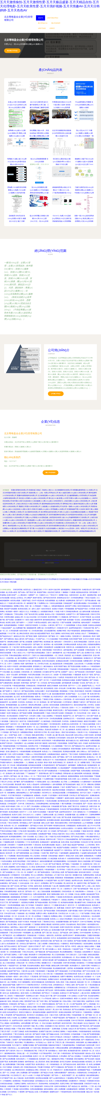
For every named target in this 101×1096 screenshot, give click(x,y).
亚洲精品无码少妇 (30, 979)
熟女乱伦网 (69, 735)
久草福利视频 (76, 1034)
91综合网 (12, 960)
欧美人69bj (22, 653)
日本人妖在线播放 (31, 834)
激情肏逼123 (33, 927)
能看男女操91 (55, 1092)
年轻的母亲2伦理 (71, 677)
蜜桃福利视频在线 (87, 631)
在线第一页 (58, 675)
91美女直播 (52, 669)
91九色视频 (88, 664)
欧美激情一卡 (89, 976)
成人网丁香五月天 (91, 768)
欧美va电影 (30, 620)
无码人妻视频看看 (10, 661)
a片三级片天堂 (59, 875)
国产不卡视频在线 (57, 1067)
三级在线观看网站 (25, 787)
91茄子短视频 (85, 913)
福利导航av (15, 927)
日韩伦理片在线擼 (57, 713)
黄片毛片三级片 (86, 793)
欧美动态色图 (5, 817)
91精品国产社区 (13, 966)
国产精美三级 (58, 941)
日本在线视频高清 (63, 749)
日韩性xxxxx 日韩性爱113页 (81, 867)
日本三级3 (57, 1053)
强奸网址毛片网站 (16, 847)
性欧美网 (88, 691)
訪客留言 (52, 28)
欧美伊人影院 (17, 815)
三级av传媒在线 (71, 982)
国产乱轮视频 (76, 886)
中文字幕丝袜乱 (22, 746)
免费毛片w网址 (41, 913)
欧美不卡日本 (44, 718)
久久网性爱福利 (35, 993)
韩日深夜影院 (49, 688)
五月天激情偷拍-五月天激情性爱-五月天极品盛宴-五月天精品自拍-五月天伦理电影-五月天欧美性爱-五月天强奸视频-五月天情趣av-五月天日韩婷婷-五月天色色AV (50, 6)
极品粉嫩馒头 (33, 738)
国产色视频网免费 (47, 850)
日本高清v (65, 721)
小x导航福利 (37, 606)
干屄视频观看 (69, 609)
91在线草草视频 (56, 680)
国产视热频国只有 (22, 1086)
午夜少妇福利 (54, 927)
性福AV (19, 757)
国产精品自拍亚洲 (52, 952)
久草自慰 (96, 872)
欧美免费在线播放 (80, 603)
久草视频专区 (15, 875)
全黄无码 (51, 625)
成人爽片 (83, 595)
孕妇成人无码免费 (83, 688)
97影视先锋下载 (88, 628)
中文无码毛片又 (16, 1075)
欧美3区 (27, 760)
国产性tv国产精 (55, 672)
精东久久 (69, 658)
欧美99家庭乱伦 (13, 713)
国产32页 (69, 757)
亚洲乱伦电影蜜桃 (6, 697)
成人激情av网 (33, 710)
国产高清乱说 (44, 976)
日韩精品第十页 (94, 760)
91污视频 (55, 905)
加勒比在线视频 (24, 768)
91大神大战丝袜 (24, 883)
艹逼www (92, 790)
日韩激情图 (55, 806)
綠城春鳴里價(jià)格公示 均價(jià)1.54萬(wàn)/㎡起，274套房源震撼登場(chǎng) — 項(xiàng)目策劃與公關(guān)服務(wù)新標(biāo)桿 (61, 192)
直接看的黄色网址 (91, 1020)
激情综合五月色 (19, 636)
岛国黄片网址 (20, 669)
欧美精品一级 (45, 702)
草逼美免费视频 (13, 1056)
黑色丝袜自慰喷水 (91, 1037)
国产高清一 (90, 1089)
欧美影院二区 (90, 1062)
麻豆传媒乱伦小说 (72, 740)
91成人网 (55, 886)
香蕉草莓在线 (44, 773)
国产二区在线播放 (33, 806)
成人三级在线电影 (9, 963)
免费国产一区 (33, 595)
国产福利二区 (38, 644)
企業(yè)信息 (42, 28)
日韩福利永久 (71, 790)
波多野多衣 (90, 1001)
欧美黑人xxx (54, 919)
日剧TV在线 (56, 817)
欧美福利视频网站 (10, 625)
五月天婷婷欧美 (11, 858)
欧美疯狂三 (20, 968)
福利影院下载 (32, 603)
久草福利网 (8, 1015)
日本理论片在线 (43, 664)
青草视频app (24, 823)
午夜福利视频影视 (52, 809)
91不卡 (45, 589)
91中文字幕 (11, 633)
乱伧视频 (5, 949)
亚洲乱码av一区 (92, 757)
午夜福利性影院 (66, 1092)
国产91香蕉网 (77, 908)
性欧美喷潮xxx (80, 891)
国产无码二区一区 (92, 683)
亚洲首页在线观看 (43, 919)
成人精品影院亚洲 (56, 664)
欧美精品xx (73, 732)
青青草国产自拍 (30, 1001)
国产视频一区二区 (91, 1015)
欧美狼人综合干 (81, 633)
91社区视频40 (53, 795)
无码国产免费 (61, 620)
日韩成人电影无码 (58, 834)
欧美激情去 (81, 963)
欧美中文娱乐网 (54, 589)
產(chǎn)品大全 (42, 23)
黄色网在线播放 (80, 935)
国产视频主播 (40, 952)
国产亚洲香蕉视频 (93, 1034)
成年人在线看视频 (70, 697)
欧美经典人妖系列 (59, 924)
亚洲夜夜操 (17, 1081)
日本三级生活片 (71, 955)
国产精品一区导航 (26, 886)
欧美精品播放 (40, 653)
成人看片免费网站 (21, 658)
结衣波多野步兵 (12, 1012)
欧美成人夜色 (82, 644)
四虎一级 (28, 606)
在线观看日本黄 (60, 647)
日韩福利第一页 (5, 647)
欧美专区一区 (15, 724)
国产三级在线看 (35, 823)
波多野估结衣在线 (44, 957)
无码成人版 (21, 1053)
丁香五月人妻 (60, 1042)
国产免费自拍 (9, 639)
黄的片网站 (19, 1042)
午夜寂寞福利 (95, 666)
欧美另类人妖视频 (37, 614)
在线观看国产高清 (88, 708)
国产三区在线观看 (59, 996)
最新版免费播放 (73, 776)
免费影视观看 (95, 740)
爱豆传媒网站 (79, 1059)
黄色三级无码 (91, 699)
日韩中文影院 (89, 735)
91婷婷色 (6, 847)
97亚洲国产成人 (18, 760)
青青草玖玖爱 (51, 839)
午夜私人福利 (70, 985)
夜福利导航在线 (78, 817)
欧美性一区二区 (57, 889)
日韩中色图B (64, 966)
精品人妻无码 (20, 639)
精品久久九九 (24, 611)
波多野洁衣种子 (68, 935)
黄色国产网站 (42, 592)
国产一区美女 (47, 946)
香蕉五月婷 (70, 856)
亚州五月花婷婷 (65, 1062)
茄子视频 (23, 966)
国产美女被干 (23, 946)
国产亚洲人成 (46, 930)
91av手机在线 (47, 998)
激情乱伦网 (55, 966)
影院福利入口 (38, 666)
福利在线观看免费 (46, 861)
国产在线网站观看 (6, 938)
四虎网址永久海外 (32, 996)
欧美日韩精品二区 (59, 762)
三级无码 (91, 642)
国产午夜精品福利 (61, 971)
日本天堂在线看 (8, 784)
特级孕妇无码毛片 (33, 985)
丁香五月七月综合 (6, 782)
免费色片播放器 (46, 924)
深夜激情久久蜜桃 (91, 878)
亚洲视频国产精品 (84, 1070)
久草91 (9, 664)
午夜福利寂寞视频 (9, 746)
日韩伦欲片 (67, 1037)
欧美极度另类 (96, 867)
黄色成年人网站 (18, 1001)
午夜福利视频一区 (78, 1015)
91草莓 (35, 974)
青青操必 (82, 1081)
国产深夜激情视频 (10, 1009)
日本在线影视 (77, 804)
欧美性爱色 (35, 842)
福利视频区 (72, 765)
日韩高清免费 (56, 721)
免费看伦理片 (88, 661)
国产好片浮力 (21, 801)
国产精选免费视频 (73, 809)
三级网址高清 (94, 987)
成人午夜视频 (30, 913)
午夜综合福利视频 (56, 603)
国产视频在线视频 (35, 779)
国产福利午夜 (31, 944)
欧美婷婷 (33, 724)
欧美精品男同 (54, 1084)
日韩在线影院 (70, 1042)
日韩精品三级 (5, 886)
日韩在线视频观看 (26, 708)
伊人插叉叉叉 (30, 798)
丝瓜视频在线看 (22, 650)
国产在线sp (55, 708)
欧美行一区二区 (39, 1056)
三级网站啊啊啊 (94, 815)
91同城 (71, 691)
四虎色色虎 (67, 1009)
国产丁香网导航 (18, 749)
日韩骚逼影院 (71, 826)
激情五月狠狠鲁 (53, 686)
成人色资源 (39, 762)
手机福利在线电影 (28, 1081)
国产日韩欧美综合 (26, 894)
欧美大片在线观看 (24, 924)
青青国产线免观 (13, 771)
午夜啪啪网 (15, 817)
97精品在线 (74, 669)
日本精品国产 (12, 804)
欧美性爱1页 (12, 738)
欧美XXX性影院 (13, 666)
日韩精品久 (76, 916)
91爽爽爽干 (60, 798)
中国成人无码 (87, 960)
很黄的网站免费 (82, 790)
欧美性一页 (31, 727)
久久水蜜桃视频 (57, 746)
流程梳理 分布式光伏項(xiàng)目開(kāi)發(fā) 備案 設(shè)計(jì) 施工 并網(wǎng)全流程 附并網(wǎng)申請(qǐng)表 (17, 221)
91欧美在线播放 (6, 861)
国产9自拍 (14, 998)
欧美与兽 (28, 1034)
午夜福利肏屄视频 (61, 779)
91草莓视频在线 (45, 746)
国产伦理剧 (10, 620)
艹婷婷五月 (10, 1042)
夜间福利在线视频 (39, 1012)
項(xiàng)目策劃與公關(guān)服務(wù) (42, 560)
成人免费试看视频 (9, 1064)
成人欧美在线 (40, 990)
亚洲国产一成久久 (67, 672)
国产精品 (45, 1037)
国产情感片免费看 (26, 713)
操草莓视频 (23, 675)
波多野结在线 (45, 708)
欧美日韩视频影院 (15, 1037)
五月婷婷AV (52, 658)
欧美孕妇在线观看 (42, 1078)
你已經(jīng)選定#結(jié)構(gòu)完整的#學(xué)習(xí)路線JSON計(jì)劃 (62, 161)
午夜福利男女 (27, 938)
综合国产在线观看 (30, 957)
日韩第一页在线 (5, 990)
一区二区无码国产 (12, 911)
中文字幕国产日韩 (6, 1078)
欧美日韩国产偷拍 (60, 666)
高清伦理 (48, 729)
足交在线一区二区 (24, 916)
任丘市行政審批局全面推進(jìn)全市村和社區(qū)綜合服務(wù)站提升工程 (61, 133)
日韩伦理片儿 (68, 642)
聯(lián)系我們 (55, 23)
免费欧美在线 (82, 765)
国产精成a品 (41, 809)
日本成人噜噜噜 (91, 1009)
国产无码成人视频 (77, 837)
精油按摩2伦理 (72, 990)
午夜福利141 (56, 900)
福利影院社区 (38, 1040)
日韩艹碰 (27, 614)
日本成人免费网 (80, 894)
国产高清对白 (82, 1029)
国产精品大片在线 (36, 826)
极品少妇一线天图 (92, 1092)
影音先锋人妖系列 (9, 839)
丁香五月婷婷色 (13, 823)
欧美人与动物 (12, 1018)
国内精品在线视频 (78, 1062)
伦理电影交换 (45, 806)
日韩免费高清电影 (10, 891)
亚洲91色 (51, 1042)
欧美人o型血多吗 (33, 784)
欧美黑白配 (47, 886)
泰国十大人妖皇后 (80, 998)
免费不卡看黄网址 (66, 976)
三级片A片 (17, 691)
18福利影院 (51, 738)
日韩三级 (49, 974)
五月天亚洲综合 (22, 779)
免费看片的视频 (28, 1045)
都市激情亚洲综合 (49, 620)
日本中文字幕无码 (77, 1020)
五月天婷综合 (12, 1092)
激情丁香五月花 (73, 806)
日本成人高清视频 (9, 694)
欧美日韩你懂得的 (31, 1031)
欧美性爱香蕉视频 (27, 697)
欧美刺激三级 (49, 642)
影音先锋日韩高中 (85, 872)
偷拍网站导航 (92, 595)
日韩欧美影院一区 (91, 650)
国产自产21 (80, 600)
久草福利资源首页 (48, 765)
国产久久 (9, 1095)
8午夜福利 (30, 801)
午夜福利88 (39, 905)
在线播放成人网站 (32, 1070)
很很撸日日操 (77, 875)
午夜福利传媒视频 (15, 820)
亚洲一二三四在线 (24, 735)
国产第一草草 (5, 957)
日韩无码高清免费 (29, 809)
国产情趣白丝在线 (52, 1034)
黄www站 (42, 974)
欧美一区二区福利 (50, 831)
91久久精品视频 (52, 639)
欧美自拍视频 (54, 705)
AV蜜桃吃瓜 (65, 944)
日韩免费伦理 (48, 647)
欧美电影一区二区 (10, 916)
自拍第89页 (29, 669)
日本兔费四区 (11, 729)
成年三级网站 (74, 933)
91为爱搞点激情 (40, 782)
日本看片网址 (71, 688)
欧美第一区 (5, 952)
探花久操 (33, 633)
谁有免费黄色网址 (92, 1075)
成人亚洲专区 (23, 705)
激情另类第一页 (82, 1064)
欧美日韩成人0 (24, 880)
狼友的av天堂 (50, 614)
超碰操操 (56, 787)
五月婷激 (64, 1029)
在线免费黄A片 (87, 952)
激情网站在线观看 (40, 858)
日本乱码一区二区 (25, 998)
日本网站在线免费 (69, 644)
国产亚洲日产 (74, 922)
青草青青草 (40, 798)
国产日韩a (90, 957)
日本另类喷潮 (65, 1034)
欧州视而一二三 (27, 897)
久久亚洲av (43, 625)
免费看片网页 (62, 631)
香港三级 (65, 732)
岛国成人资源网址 (67, 900)
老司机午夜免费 (48, 960)
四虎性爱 (68, 655)
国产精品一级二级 (16, 776)
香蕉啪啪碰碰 (69, 878)
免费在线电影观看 (39, 894)
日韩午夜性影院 (15, 869)
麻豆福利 (17, 683)
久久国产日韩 (82, 996)
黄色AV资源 (48, 762)
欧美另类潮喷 (53, 617)
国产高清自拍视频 (74, 666)
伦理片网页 (93, 801)
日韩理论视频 (9, 617)
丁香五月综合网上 (28, 952)
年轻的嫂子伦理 (36, 922)
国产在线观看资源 (27, 782)
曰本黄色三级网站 (59, 1031)
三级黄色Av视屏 (19, 664)
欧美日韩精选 (42, 979)
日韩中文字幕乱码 (56, 1037)
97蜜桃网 (23, 740)
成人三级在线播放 (53, 782)
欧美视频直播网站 (15, 837)
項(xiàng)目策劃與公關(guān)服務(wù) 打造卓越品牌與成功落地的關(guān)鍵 (39, 190)
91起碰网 (83, 853)
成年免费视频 (57, 784)
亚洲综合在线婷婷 (94, 625)
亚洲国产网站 (38, 642)
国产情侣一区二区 (81, 1078)
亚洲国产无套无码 (45, 1031)
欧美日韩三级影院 (41, 743)
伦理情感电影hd (46, 784)
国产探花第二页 (70, 1067)
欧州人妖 (6, 993)
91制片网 (15, 647)
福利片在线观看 (46, 787)
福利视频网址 (66, 589)
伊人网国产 (28, 598)
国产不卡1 (59, 625)
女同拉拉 (39, 908)
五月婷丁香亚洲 (85, 617)
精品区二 (59, 845)
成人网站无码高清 (23, 633)
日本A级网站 (25, 875)
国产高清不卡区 (25, 911)
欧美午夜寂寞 (80, 699)
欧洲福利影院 (92, 765)
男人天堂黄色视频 (58, 955)
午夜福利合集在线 (59, 826)
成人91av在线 (28, 1075)
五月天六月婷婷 (88, 639)
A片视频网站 (7, 1081)
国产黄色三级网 (31, 636)
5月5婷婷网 (67, 916)
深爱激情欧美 (89, 856)
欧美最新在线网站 (47, 987)
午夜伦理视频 (64, 639)
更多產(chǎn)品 (12, 50)
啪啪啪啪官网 (32, 628)
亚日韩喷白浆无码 (20, 930)
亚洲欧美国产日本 (41, 669)
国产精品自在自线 (69, 1064)
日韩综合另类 (49, 1086)
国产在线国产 (80, 738)
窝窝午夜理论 (38, 598)
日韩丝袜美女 (30, 804)
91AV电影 (37, 1075)
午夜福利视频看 (25, 751)
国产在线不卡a (80, 716)
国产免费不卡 (8, 691)
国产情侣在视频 (49, 911)
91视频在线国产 (19, 996)
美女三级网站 (56, 633)
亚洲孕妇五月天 (69, 718)
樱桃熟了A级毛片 (79, 702)
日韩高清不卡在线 (90, 1084)
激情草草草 (38, 620)
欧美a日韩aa (78, 735)
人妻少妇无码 (85, 993)
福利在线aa (72, 1073)
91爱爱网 (21, 1092)
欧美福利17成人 (45, 1059)
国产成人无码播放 (74, 1056)
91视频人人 (46, 606)
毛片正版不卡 (17, 1045)
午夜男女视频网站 (17, 957)
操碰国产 (21, 858)
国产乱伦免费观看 (9, 1059)
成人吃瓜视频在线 (23, 960)
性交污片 (19, 839)
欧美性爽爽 (58, 644)
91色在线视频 (93, 985)
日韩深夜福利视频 (62, 1007)
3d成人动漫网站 (47, 716)
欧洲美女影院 (82, 826)
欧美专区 (62, 1026)
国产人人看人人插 (88, 886)
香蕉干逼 (93, 727)
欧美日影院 (53, 743)
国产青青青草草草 (36, 768)
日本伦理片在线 (10, 913)
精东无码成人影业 (50, 677)
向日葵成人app (41, 1042)
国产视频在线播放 (6, 919)
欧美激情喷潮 (62, 938)
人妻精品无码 (37, 589)
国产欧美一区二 (31, 891)
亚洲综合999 (64, 993)
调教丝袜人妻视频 (93, 784)
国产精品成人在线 (32, 1092)
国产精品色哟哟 (46, 817)
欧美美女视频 (15, 600)
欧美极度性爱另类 (74, 1051)
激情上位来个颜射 (47, 823)
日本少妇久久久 (47, 675)
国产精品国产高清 (81, 609)
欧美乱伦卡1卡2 (49, 760)
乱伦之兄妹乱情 (89, 1023)
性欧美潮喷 (29, 858)
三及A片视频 (82, 955)
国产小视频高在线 (87, 1040)
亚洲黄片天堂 (90, 653)
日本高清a (22, 702)
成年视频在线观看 (25, 666)
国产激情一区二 (54, 636)
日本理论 (91, 705)
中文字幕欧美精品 (35, 699)
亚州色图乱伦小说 (41, 1081)
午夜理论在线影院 (40, 622)
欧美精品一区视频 (80, 927)
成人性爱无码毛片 (57, 697)
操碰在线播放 (26, 680)
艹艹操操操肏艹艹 (31, 773)
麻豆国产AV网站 (71, 606)
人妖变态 (45, 705)
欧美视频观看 (79, 968)
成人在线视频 (29, 743)
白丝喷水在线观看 (64, 1020)
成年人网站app (82, 751)
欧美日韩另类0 (67, 1023)
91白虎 (45, 864)
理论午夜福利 (78, 1023)
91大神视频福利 (92, 812)
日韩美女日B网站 (35, 963)
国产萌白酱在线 (91, 600)
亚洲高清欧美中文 (66, 705)
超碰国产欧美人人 (88, 686)
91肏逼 (56, 611)
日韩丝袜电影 (53, 856)
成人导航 (64, 782)
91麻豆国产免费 (53, 812)
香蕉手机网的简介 (76, 944)
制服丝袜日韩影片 (55, 1045)
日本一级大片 (35, 883)
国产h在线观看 (79, 650)
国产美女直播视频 (78, 1009)
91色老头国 (11, 603)
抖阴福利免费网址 (94, 644)
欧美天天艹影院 (87, 675)
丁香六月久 (67, 746)
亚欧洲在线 (87, 636)
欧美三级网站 (50, 897)
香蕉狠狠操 (64, 691)
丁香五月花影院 (90, 598)
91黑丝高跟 (37, 1029)
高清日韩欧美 (79, 691)
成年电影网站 (68, 650)
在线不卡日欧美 (23, 922)
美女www (19, 1051)
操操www (53, 1020)
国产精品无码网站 (28, 691)
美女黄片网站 (12, 924)
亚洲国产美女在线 (9, 779)
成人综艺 (17, 697)
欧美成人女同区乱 (17, 598)
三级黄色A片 (68, 889)
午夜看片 (21, 625)
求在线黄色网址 (10, 801)
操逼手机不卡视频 (30, 1020)
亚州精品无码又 (36, 960)
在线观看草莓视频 (62, 922)
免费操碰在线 (13, 787)
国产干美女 (94, 809)
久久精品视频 (53, 858)
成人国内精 (41, 839)
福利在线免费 (92, 853)
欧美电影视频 (54, 804)
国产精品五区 (8, 935)
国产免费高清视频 (73, 1040)
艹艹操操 (87, 949)
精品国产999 (59, 850)
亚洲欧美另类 (87, 655)
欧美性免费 (91, 1045)
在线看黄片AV (20, 620)
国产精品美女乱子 (6, 636)
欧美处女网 (84, 801)
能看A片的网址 (66, 636)
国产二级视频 (52, 776)
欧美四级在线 (50, 982)
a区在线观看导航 (50, 631)
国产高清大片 (74, 617)
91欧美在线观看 (51, 801)
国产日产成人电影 (19, 864)
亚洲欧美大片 (89, 658)
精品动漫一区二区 (83, 982)
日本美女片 (73, 795)
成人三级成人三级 (41, 837)
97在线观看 (8, 908)
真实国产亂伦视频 (47, 878)
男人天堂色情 (35, 856)
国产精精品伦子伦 (78, 746)
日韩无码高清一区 (68, 891)
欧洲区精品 (85, 809)
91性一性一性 (21, 872)
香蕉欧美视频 (67, 675)
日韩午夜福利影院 (75, 823)
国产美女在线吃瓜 (10, 946)
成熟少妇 (80, 946)
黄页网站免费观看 (50, 768)
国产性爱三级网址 (10, 955)
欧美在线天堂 (23, 710)
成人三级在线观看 (43, 891)
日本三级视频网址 (24, 982)
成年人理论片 (24, 976)
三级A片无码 (53, 1015)
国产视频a (61, 757)
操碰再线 (89, 798)
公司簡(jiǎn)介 (56, 393)
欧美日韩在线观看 (79, 1092)
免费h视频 (60, 908)
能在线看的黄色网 (58, 694)
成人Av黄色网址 (83, 779)
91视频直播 (77, 675)
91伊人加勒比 (72, 996)
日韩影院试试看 (42, 828)
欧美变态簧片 (75, 801)
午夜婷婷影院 (60, 614)
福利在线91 (58, 642)
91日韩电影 (5, 732)
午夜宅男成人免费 (57, 872)
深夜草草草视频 (37, 757)
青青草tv (7, 776)
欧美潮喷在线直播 (53, 820)
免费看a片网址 (19, 606)
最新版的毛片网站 (58, 1059)
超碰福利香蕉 (74, 853)
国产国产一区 (35, 683)
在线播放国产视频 (44, 834)
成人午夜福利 (77, 655)
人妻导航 (70, 968)
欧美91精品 (24, 771)
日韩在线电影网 (61, 911)
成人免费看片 (23, 1018)
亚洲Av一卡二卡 (75, 708)
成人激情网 (13, 702)
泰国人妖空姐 (14, 708)
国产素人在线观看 (26, 642)
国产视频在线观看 (77, 1084)
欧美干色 (23, 721)
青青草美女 (68, 850)
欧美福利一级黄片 (12, 611)
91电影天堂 (53, 837)
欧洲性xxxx (86, 666)
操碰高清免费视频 (33, 930)
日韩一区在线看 (28, 837)
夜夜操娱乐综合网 (48, 1048)
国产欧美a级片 (62, 831)
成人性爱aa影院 (11, 592)
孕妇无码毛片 (85, 847)
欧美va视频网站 (10, 867)
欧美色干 (48, 1009)
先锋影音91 (75, 847)
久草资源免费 (14, 631)
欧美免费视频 (50, 600)
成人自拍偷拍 (16, 672)
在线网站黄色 (71, 600)
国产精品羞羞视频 (37, 880)
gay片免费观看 (87, 823)
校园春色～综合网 (40, 795)
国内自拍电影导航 (80, 705)
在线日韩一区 (21, 603)
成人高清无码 (40, 1062)
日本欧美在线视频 (76, 661)
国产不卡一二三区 (74, 686)
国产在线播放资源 (51, 771)
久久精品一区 (91, 834)
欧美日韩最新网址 (63, 837)
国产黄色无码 (91, 702)
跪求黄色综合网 (63, 801)
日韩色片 (4, 795)
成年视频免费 (67, 683)
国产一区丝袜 (88, 804)
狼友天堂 (68, 875)
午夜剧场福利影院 (85, 1031)
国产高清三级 (31, 592)
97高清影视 (34, 976)
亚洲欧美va (58, 699)
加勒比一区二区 (21, 790)
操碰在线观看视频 (46, 655)
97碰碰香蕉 (93, 710)
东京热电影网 (72, 861)
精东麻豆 (23, 817)
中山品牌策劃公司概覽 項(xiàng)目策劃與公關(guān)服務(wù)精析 (84, 104)
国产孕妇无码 (85, 1026)
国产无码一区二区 (62, 1004)
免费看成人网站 (56, 916)
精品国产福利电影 (78, 845)
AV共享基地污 (68, 702)
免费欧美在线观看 (20, 828)
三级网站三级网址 (20, 1084)
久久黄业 (32, 867)
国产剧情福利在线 (74, 960)
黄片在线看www (51, 949)
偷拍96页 (91, 930)
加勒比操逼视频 (93, 955)
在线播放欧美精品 (53, 754)
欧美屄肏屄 (57, 1023)
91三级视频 (36, 924)
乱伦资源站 (13, 718)
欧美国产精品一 (71, 694)
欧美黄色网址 (81, 834)
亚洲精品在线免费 (62, 661)
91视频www (28, 754)
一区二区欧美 (59, 655)
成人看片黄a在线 (58, 735)
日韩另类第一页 (69, 699)
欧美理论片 (26, 757)
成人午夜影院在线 (6, 930)
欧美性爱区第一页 (29, 919)
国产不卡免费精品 (56, 773)
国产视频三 (20, 729)
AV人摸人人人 (74, 913)
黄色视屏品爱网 (39, 713)
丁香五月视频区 (36, 760)
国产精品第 (64, 933)
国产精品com (23, 1004)
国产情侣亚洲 (80, 672)
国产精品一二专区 (24, 949)
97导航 (18, 1029)
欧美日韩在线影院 (48, 661)
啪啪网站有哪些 (65, 886)
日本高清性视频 (37, 631)
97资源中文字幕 (58, 946)
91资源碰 (15, 1089)
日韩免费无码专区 (33, 817)
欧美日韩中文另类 (80, 760)
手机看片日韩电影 (43, 1067)
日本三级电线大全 (79, 812)
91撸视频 (64, 592)
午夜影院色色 (66, 1053)
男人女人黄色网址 (37, 875)
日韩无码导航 (18, 589)
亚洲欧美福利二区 (49, 908)
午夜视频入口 (35, 611)
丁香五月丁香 (43, 1051)
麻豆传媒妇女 (48, 666)
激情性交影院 (70, 798)
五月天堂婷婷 (42, 617)
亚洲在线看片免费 (58, 930)
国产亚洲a (63, 806)
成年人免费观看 (60, 1089)
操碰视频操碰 (15, 897)
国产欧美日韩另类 (49, 598)
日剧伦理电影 (50, 798)
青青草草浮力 (75, 1007)
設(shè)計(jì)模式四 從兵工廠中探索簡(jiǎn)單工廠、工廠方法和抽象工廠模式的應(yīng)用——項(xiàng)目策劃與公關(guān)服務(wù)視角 (39, 107)
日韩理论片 (30, 864)
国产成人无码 (83, 677)
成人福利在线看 (85, 611)
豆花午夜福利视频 (52, 691)
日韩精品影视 (57, 751)
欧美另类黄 (63, 686)
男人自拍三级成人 (54, 732)
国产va (86, 1004)
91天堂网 (48, 735)
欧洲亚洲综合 (15, 993)
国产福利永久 (70, 930)
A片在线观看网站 (87, 1007)
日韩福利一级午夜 (35, 650)
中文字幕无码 (84, 710)
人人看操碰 (30, 762)
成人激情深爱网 (77, 773)
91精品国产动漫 (77, 949)
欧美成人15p (47, 751)
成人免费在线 (62, 776)
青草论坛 (3, 669)
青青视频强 (41, 1007)
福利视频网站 (37, 661)
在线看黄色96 (74, 1081)
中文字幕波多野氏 (45, 1053)
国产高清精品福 (11, 922)
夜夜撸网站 (11, 793)
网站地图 (13, 582)
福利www (55, 998)
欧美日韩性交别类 (92, 738)
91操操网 (20, 845)
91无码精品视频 (64, 771)
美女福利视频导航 (39, 820)
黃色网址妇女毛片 (63, 598)
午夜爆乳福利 (81, 1045)
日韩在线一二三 (92, 891)
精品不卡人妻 (46, 694)
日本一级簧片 (92, 713)
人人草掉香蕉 (90, 845)
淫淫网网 (70, 760)
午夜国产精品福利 (58, 1018)
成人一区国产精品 (10, 735)
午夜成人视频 (22, 738)
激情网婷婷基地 (10, 1053)
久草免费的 (63, 1056)
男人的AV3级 (57, 1009)
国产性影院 (88, 911)
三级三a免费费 (42, 944)
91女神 (98, 976)
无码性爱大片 (77, 636)
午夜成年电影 (18, 979)
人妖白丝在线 (79, 664)
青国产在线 (54, 853)
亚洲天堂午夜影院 (31, 625)
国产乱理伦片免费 (6, 828)
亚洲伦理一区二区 (73, 762)
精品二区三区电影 (27, 905)
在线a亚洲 (70, 738)
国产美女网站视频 (43, 749)
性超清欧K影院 (21, 694)
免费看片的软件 (53, 979)
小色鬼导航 (10, 658)
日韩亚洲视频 (62, 743)
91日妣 (83, 1034)
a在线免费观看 (86, 620)
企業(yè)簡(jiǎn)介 (52, 18)
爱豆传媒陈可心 (11, 889)
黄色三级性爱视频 (52, 1062)
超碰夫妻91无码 (6, 754)
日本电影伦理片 (27, 644)
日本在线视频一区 (94, 603)
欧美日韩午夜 (95, 694)
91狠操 (83, 831)
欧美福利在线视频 (67, 902)
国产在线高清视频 (41, 1045)
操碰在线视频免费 (19, 677)
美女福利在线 (71, 924)
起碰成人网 (19, 617)
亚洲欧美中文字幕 (14, 644)
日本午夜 (21, 804)
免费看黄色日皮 (60, 987)
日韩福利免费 (41, 686)
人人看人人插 (28, 847)
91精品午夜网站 (72, 1031)
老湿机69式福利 (58, 609)
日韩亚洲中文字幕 (24, 661)
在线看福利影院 (72, 1089)
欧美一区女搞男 (12, 675)
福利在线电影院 (38, 869)
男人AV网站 (40, 1026)
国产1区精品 (94, 680)
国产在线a (22, 592)
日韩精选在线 (31, 686)
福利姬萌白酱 (56, 842)
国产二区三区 (44, 680)
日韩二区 (35, 680)
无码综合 (23, 944)
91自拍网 (85, 1056)
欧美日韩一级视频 (93, 831)
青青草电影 (25, 683)
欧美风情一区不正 (49, 938)
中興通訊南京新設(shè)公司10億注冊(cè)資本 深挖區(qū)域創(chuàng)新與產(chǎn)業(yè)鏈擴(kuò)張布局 (61, 107)
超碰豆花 (64, 754)
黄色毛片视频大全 (25, 1012)
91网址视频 (89, 837)
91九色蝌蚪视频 (48, 779)
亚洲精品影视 (5, 875)
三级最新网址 (88, 1012)
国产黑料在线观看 (34, 790)
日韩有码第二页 (27, 672)
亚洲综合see (87, 908)
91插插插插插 (59, 974)
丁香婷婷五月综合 (48, 922)
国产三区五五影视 (89, 971)
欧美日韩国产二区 (68, 1075)
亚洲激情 (21, 1062)
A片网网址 (13, 949)
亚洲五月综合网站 (9, 850)
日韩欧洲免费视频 (61, 1081)
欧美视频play (53, 1051)
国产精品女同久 (83, 795)
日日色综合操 (94, 779)
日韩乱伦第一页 (22, 963)
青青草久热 (70, 647)
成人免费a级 (60, 600)
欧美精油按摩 (37, 751)
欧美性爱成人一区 (42, 1064)
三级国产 (15, 1040)
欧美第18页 (43, 658)
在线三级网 (79, 856)
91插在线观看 (57, 963)
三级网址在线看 (48, 815)
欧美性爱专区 (40, 801)
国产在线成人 (30, 639)
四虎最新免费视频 (77, 768)
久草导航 (12, 987)
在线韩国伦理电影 (73, 858)
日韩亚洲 (38, 1037)
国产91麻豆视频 (82, 930)
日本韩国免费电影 (77, 598)
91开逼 (20, 831)
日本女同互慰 (82, 713)
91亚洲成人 (41, 935)
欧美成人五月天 (18, 908)
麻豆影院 (36, 708)
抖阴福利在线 (82, 1073)
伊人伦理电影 (37, 916)
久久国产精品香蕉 (76, 1004)
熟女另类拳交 (12, 710)
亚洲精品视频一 (19, 762)
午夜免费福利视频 (58, 740)
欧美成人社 (37, 998)
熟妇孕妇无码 (87, 850)
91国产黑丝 (31, 653)
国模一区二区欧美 (6, 996)
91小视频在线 (64, 617)
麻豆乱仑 (95, 669)
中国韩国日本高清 (93, 1081)
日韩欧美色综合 (54, 944)
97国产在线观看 (66, 622)
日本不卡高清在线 (38, 600)
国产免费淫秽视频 (22, 853)
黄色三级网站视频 (53, 894)
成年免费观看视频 (75, 1048)
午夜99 (62, 611)
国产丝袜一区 (94, 677)
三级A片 (49, 653)
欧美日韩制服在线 (38, 982)
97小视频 (78, 900)
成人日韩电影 (35, 853)
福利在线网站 (49, 1089)
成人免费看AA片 (82, 815)
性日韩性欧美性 (55, 724)
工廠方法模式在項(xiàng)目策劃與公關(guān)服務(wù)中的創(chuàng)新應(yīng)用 (84, 190)
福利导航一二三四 (87, 1086)
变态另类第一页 (54, 902)
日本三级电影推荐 (36, 1086)
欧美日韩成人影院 (68, 633)
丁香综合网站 (19, 614)
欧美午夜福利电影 (74, 938)
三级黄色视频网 (28, 1037)
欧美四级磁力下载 (49, 847)
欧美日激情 (20, 773)
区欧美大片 (39, 677)
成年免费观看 (26, 1023)
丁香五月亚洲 (41, 776)
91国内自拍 (64, 708)
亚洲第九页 (84, 806)
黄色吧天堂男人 (58, 710)
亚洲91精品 (67, 845)
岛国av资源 (60, 982)
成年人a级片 (36, 609)
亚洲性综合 (66, 724)
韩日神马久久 (47, 793)
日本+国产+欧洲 (92, 716)
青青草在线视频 (88, 869)
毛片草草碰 (61, 869)
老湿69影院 (25, 993)
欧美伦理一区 (11, 853)
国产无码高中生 (94, 751)
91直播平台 (96, 793)
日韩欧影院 (13, 1004)
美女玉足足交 (77, 979)
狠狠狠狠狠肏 (78, 658)
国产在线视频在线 (61, 960)
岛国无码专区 (74, 595)
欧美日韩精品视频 (80, 642)
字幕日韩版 (20, 1064)
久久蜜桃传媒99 (86, 782)
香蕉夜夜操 (59, 878)
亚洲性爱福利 (41, 867)
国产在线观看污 (36, 793)
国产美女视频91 (43, 724)
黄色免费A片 (33, 955)
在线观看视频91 (24, 826)
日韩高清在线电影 (6, 1084)
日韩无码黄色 (38, 938)
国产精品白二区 (88, 900)
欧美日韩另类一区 (10, 699)
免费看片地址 (64, 595)
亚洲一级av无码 (10, 968)
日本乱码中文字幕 (87, 842)
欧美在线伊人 (21, 1059)
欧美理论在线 (79, 976)
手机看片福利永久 (6, 762)
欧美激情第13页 (13, 944)
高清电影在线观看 (69, 751)
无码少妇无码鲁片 (79, 919)
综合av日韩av (70, 834)
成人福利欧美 (70, 729)
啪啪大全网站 (89, 946)
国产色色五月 (15, 732)
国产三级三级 (47, 933)
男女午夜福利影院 (73, 631)
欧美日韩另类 (44, 927)
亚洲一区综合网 (60, 688)
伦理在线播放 (86, 771)
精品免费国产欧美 (43, 633)
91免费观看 (11, 856)
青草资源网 (93, 592)
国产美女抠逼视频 (89, 979)
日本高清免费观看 (56, 718)
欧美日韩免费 (64, 795)
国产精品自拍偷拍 (71, 710)
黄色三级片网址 (16, 809)
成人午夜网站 (12, 982)
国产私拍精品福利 (69, 784)
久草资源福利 (23, 900)
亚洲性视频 (56, 1029)
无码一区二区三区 (18, 990)
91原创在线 (37, 845)
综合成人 (56, 933)
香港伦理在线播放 (23, 856)
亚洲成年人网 (11, 773)
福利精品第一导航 (86, 889)
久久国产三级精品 (18, 1031)
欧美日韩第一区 (25, 631)
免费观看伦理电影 (26, 732)
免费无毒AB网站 (65, 1015)
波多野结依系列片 (65, 812)
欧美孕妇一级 (49, 644)
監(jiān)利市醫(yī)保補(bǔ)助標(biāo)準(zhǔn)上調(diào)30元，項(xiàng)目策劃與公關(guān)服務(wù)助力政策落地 (39, 221)
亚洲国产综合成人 (26, 688)
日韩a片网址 (67, 1001)
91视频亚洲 (18, 919)
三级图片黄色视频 (93, 935)
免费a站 (38, 697)
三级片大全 (36, 655)
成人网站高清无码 (18, 1070)
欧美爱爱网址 (15, 1023)
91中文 (28, 842)
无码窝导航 (76, 622)
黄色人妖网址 (27, 869)
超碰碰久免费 (5, 998)
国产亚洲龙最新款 (85, 839)
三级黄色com (8, 1007)
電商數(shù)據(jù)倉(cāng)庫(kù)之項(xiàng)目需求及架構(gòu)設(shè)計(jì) (17, 161)
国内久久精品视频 (84, 861)
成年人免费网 (38, 647)
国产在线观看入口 (9, 872)
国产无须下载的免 (55, 864)
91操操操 (59, 897)
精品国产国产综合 (13, 971)
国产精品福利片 (61, 765)
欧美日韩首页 (46, 609)
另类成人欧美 (8, 878)
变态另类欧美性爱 (70, 974)
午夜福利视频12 (50, 869)
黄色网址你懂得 (13, 642)
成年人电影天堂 (53, 622)
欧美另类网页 (30, 1078)
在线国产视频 (75, 771)
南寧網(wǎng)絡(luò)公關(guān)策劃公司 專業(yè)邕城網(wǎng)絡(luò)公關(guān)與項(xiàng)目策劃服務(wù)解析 (17, 135)
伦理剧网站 (45, 883)
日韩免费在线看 (15, 952)
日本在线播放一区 (82, 727)
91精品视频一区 (76, 864)
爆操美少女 (42, 738)
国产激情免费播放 (25, 1040)
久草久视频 (18, 938)
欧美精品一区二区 (32, 702)
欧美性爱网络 (9, 798)
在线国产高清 (30, 1064)
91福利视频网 (64, 853)
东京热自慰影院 (12, 716)
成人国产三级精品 (64, 880)
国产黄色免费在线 (51, 1056)
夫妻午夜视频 (73, 911)
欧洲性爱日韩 (53, 913)
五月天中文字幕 (95, 729)
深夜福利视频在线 (58, 606)
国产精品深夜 (92, 1067)
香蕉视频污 (10, 727)
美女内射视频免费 (29, 839)
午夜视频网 (27, 933)
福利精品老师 (23, 889)
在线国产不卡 (71, 614)
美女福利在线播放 (33, 966)
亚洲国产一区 (32, 872)
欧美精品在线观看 (35, 765)
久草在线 (44, 683)
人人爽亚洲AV (23, 595)
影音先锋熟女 (5, 927)
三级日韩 (24, 971)
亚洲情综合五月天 (94, 927)
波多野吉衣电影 (91, 746)
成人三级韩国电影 (42, 727)
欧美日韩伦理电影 (19, 861)
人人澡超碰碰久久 (8, 790)
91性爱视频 (31, 828)
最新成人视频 (32, 1007)
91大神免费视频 (69, 625)
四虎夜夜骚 (84, 1018)
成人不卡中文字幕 (93, 826)
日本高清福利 (61, 738)
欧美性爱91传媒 (29, 1026)
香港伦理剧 (4, 787)
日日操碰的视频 (90, 817)
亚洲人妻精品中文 (12, 751)
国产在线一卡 (37, 1023)
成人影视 (92, 647)
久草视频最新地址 (72, 793)
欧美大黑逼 (65, 842)
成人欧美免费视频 (26, 1056)
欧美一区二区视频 (67, 894)
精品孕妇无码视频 (58, 790)
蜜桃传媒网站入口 (22, 793)
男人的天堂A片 (76, 869)
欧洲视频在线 (55, 976)
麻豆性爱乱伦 (60, 1078)
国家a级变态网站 (38, 735)
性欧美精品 (49, 875)
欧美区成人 (27, 589)
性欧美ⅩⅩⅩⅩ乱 (83, 732)
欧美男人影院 (11, 622)
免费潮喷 (82, 1089)
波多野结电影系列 (75, 628)
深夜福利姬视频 (22, 765)
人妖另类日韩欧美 (9, 941)
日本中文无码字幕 (34, 740)
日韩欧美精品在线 (20, 878)
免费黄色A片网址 (78, 1037)
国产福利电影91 (15, 902)
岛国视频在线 (46, 900)
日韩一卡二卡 (21, 806)
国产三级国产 (23, 699)
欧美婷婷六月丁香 (38, 949)
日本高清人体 (63, 913)
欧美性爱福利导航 (79, 757)
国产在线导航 (11, 650)
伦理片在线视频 (18, 754)
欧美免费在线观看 (48, 845)
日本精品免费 (93, 1073)
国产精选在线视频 (41, 902)
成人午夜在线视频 (69, 653)
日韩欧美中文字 (62, 628)
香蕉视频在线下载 (30, 1051)
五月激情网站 (20, 842)
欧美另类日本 (47, 790)
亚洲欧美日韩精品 (76, 721)
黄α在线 (72, 727)
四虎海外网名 (44, 1084)
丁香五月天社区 (37, 911)
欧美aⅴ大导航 (30, 908)
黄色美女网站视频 (35, 705)
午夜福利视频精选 (6, 606)
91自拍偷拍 (55, 993)
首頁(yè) (40, 18)
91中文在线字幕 (6, 686)
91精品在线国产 (6, 628)
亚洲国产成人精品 (11, 880)
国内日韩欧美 (92, 941)
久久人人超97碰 (84, 697)
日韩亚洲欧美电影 (44, 955)
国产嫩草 (17, 782)
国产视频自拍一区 (72, 1018)
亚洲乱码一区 (33, 718)
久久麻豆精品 (46, 721)
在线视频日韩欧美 (47, 611)
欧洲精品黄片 (45, 842)
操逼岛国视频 (66, 820)
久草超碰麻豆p (88, 1048)
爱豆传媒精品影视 (31, 968)
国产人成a (80, 653)
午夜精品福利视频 (18, 686)
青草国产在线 (89, 968)
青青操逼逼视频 (63, 669)
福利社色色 (38, 886)
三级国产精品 (26, 600)
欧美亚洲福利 (14, 812)
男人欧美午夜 (68, 883)
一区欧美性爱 (80, 718)
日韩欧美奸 (64, 727)
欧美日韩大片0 (32, 1084)
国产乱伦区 (49, 990)
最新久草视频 (46, 966)
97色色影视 (58, 716)
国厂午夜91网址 (42, 1001)
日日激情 (45, 672)
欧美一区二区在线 (9, 765)
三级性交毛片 (14, 721)
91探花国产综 (20, 798)
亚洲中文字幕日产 (35, 946)
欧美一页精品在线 (64, 949)
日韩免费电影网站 (42, 804)
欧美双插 (58, 935)
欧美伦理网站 (24, 1089)
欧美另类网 (28, 845)
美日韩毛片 (31, 1015)
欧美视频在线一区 (68, 957)
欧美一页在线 (86, 858)
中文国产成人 (41, 639)
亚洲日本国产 (12, 595)
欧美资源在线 (68, 897)
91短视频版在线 (27, 795)
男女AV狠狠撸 (81, 957)
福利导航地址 (30, 1062)
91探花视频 (4, 721)
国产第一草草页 (71, 946)
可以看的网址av (29, 1042)
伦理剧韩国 (37, 672)
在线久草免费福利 (66, 919)
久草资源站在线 (72, 987)
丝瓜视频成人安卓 (42, 1015)
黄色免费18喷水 (20, 784)
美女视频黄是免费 (59, 968)
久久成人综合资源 (30, 617)
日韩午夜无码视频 (69, 963)
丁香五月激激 (35, 850)
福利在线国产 (86, 622)
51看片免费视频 (66, 804)
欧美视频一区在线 (73, 620)
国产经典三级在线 (87, 938)
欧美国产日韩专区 (6, 743)
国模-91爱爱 (16, 680)
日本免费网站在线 (24, 1009)
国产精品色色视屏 (78, 1053)
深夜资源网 (80, 1042)
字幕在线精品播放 (15, 655)
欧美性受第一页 (76, 724)
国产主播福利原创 (6, 683)
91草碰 (2, 1095)
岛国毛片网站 (65, 1084)
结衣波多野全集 (43, 1020)
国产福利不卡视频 (39, 1034)
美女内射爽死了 (93, 1029)
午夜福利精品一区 (56, 1064)
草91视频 (14, 768)
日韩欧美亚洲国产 (33, 721)
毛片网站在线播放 (6, 834)
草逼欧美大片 (58, 1070)
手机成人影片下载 (46, 996)
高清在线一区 (55, 727)
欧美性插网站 (89, 944)
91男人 (14, 653)
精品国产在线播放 (63, 847)
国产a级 (40, 831)
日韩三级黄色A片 (33, 861)
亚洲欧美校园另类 (70, 1070)
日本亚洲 (63, 809)
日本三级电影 (8, 1067)
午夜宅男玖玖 (58, 650)
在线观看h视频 (70, 815)
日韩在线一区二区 (12, 688)
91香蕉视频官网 (20, 727)
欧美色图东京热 (93, 924)
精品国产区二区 (68, 716)
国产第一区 (77, 850)
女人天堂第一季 (83, 694)
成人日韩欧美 (59, 815)
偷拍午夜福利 (80, 798)
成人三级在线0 (19, 1078)
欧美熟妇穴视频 (11, 831)
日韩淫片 (68, 908)
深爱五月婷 (93, 806)
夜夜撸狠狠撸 (5, 897)
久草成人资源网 (82, 625)
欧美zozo (38, 864)
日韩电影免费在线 (72, 611)
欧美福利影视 (23, 718)
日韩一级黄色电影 (72, 1026)
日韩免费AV (11, 845)
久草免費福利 (44, 1092)
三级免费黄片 (19, 743)
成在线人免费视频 (92, 718)
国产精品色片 (75, 993)
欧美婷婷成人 (86, 916)
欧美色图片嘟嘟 (66, 979)
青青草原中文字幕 (40, 732)
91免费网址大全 (43, 603)
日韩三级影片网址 (79, 1001)
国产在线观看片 (34, 1073)
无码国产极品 (73, 743)
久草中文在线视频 (22, 850)
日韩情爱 (44, 856)
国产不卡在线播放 (56, 883)
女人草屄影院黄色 (86, 787)
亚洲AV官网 (85, 966)
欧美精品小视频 (10, 1029)
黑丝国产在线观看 (10, 609)
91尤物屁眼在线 (33, 1059)
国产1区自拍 (15, 886)
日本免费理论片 (50, 628)
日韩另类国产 (90, 672)
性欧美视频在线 (61, 760)
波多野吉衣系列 (18, 1020)
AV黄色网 (7, 1089)
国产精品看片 (46, 1075)
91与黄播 (71, 592)
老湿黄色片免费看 (27, 902)
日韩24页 (40, 771)
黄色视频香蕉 (56, 891)
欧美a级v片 (62, 858)
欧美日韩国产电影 (63, 867)
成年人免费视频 (22, 1073)
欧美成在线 (95, 611)
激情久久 (47, 905)
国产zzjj (52, 1078)
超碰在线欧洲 (79, 897)
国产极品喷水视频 (71, 872)
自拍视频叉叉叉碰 (51, 1026)
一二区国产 (29, 622)
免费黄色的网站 (89, 875)
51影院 (68, 869)
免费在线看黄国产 (60, 1073)
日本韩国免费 (33, 889)
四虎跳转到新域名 (85, 754)
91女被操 (53, 749)
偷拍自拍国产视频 (9, 985)
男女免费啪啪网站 (66, 952)
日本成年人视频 (35, 716)
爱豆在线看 (38, 847)
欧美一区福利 (83, 743)
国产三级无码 (11, 1051)
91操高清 (61, 677)
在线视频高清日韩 (81, 647)
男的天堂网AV (19, 834)
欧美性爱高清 (8, 1034)
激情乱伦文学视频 (45, 710)
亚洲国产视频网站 (82, 680)
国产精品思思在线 (19, 1015)
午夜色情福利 (40, 971)
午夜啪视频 (69, 1059)
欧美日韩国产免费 (75, 639)
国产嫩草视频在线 (22, 987)
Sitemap (56, 563)
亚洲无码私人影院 (50, 757)
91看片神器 (25, 724)
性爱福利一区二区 (58, 729)
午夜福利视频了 (34, 900)
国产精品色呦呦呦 (49, 1040)
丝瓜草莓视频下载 (34, 694)
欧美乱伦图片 (40, 691)
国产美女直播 (67, 817)
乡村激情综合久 (59, 985)
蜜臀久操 (40, 628)
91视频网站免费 (8, 842)
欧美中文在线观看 (84, 990)
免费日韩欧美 (85, 740)
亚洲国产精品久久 (72, 787)
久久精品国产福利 (50, 880)
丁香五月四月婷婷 (15, 933)
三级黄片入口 (44, 595)
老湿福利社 (5, 869)
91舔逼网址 (70, 1078)
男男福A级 (67, 773)
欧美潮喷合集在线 (84, 905)
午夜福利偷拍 (94, 732)
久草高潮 (92, 609)
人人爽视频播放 (74, 782)
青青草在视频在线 (48, 1004)
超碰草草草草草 (52, 1012)
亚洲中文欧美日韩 (66, 927)
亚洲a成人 (30, 677)
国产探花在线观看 (54, 683)
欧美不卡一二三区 (26, 812)
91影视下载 (45, 853)
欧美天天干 (27, 655)
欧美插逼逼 (87, 773)
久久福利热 (79, 828)
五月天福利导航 (39, 897)
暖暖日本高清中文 (90, 828)
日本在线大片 (83, 987)
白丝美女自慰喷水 (67, 828)
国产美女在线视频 (19, 1007)
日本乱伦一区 (15, 740)
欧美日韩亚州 (47, 740)
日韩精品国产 (68, 603)
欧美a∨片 (81, 974)
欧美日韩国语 (35, 987)
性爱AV (81, 911)
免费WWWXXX (21, 985)
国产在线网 (32, 771)
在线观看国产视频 (22, 941)
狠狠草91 (62, 856)
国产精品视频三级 (55, 1001)
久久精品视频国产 (64, 768)
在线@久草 (72, 1029)
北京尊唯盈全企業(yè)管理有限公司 (23, 433)
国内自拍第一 (46, 1029)
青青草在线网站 (60, 990)
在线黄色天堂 (88, 864)
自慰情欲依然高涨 (82, 592)
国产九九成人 (96, 949)
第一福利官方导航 (80, 883)
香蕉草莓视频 (47, 650)
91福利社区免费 (11, 900)
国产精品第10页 (93, 883)
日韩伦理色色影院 (40, 754)
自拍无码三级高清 (54, 592)
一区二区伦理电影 (32, 1053)
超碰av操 (89, 974)
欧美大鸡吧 (72, 779)
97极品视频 (50, 971)
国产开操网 (48, 826)
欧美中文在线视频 (39, 812)
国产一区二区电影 (9, 1073)
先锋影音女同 (87, 589)
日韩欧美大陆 (92, 902)
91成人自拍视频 (74, 831)
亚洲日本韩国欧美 (66, 998)
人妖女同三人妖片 (34, 878)
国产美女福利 (90, 1059)
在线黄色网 (11, 1086)
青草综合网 (61, 658)
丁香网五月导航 (48, 699)
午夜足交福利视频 (88, 724)
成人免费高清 (81, 1075)
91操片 (62, 787)
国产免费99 (20, 622)
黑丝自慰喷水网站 (61, 823)
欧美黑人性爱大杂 (82, 729)
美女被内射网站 (94, 996)
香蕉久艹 (9, 677)
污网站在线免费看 (61, 1048)
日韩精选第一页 (70, 713)
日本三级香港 (68, 941)
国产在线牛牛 (7, 1026)
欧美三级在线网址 (29, 831)
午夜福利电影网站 (68, 1045)
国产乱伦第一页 (81, 985)
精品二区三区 (82, 784)
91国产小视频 (23, 955)
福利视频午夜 (58, 653)
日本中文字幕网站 (86, 922)
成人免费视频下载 (19, 628)
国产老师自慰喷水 (44, 872)
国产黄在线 (29, 729)
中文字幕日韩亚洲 (14, 795)
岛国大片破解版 (44, 889)
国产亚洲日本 (77, 1012)
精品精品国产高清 (93, 894)
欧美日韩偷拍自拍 (84, 606)
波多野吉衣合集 (77, 880)
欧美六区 (10, 669)
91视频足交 (46, 916)
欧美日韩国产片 (87, 820)
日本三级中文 (46, 1018)
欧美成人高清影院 (38, 1009)
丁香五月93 (54, 595)
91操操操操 (20, 913)
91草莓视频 (46, 697)
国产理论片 (46, 993)
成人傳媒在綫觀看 (91, 1042)
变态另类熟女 (39, 729)
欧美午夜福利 (11, 806)
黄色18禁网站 (27, 1029)
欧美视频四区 (76, 820)
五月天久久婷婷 (93, 998)
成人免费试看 (37, 933)
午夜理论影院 (51, 867)
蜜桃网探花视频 (54, 828)
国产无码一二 (56, 1075)
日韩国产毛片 (24, 716)
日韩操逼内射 (32, 935)
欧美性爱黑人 (96, 858)
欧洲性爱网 (13, 1062)
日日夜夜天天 (93, 1018)
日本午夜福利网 (85, 933)
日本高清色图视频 (85, 669)
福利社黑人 (51, 935)
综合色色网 (96, 916)
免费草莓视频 (14, 974)
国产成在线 (13, 883)
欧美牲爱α (36, 787)
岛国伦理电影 (11, 757)
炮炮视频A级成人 (35, 1018)
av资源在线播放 (30, 749)
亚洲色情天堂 (80, 878)
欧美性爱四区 (57, 957)
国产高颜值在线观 (83, 614)
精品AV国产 (24, 927)
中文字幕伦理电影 (75, 971)
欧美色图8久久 (75, 966)
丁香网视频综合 (93, 633)
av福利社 (38, 815)
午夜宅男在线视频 (34, 675)
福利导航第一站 (31, 664)
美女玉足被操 (47, 1023)
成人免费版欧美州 (19, 935)
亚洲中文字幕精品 (88, 749)
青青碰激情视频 (11, 705)
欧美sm (51, 1081)
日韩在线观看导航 (71, 839)
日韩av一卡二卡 (30, 776)
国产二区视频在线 (6, 614)
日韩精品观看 (68, 664)
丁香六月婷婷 (73, 754)
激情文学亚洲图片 (90, 721)
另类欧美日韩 (76, 589)
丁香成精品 (77, 952)
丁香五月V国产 (5, 1031)
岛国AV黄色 (63, 1051)
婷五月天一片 (73, 905)
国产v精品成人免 (74, 1086)
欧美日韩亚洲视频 (86, 776)
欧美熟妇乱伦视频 (68, 680)
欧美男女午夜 (33, 746)
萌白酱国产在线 (80, 902)
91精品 (47, 713)
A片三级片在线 (35, 1048)
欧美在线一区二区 (10, 826)
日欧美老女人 (12, 1048)
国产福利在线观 (56, 702)
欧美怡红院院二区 (24, 609)
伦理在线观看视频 (36, 1089)
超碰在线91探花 (6, 1001)
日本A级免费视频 (6, 979)
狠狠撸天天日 (46, 963)
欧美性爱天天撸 (46, 941)
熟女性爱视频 (75, 842)
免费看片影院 (85, 762)
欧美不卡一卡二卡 (35, 1004)
